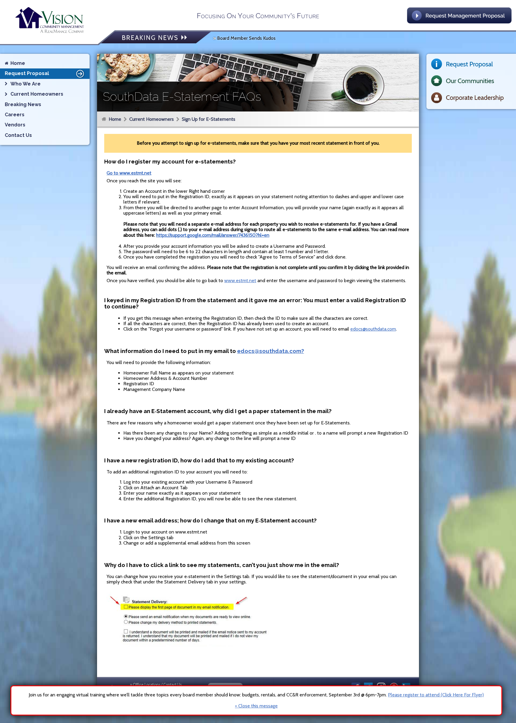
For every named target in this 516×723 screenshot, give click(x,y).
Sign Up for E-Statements (208, 119)
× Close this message (256, 706)
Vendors (15, 125)
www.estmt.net (240, 280)
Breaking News (23, 104)
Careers (14, 114)
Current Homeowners (151, 119)
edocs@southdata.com (373, 329)
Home (115, 119)
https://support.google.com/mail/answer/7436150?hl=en (212, 235)
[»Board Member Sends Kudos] (156, 38)
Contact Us (18, 135)
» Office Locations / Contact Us (156, 684)
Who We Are (25, 84)
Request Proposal (27, 73)
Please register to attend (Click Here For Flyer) (436, 695)
